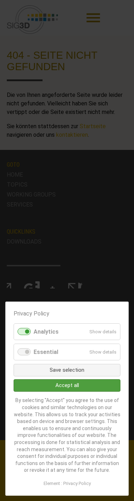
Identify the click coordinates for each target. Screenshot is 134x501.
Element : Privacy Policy (67, 483)
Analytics (46, 331)
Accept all (67, 385)
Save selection (67, 370)
